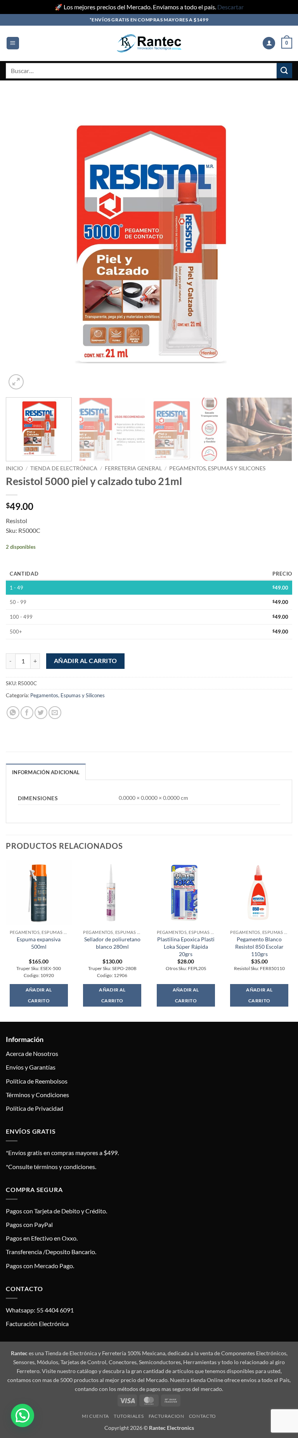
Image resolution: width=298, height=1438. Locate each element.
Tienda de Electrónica (63, 468)
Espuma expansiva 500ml (39, 943)
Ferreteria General (133, 468)
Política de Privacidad (34, 1108)
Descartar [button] (230, 6)
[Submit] (284, 70)
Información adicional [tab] (46, 772)
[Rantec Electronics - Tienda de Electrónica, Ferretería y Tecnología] (149, 43)
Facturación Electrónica (37, 1323)
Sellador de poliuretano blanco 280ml (112, 943)
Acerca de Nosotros (32, 1053)
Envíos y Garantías (30, 1067)
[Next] (277, 243)
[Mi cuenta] (269, 43)
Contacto (202, 1416)
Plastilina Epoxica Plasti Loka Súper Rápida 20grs (186, 946)
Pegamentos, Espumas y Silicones (217, 468)
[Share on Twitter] (41, 712)
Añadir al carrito (85, 660)
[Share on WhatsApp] (13, 712)
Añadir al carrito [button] (39, 995)
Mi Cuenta (95, 1416)
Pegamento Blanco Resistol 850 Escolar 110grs (259, 946)
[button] (13, 43)
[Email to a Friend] (55, 712)
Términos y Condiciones (37, 1094)
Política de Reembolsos (37, 1081)
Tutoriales (129, 1416)
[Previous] (21, 243)
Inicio (14, 468)
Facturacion (166, 1416)
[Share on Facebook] (27, 712)
